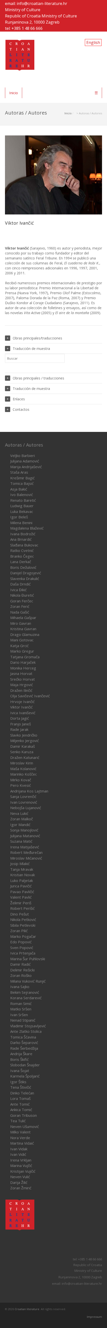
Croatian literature (27, 1309)
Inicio (13, 92)
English (93, 42)
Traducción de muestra (31, 348)
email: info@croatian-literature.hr (36, 3)
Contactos (21, 409)
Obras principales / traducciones (38, 378)
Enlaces (19, 399)
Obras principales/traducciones (37, 338)
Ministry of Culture (22, 9)
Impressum (94, 1317)
